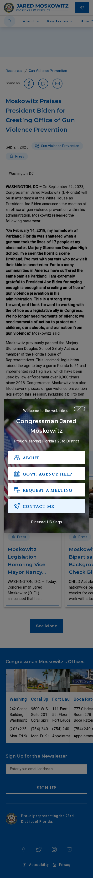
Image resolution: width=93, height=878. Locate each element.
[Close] (79, 409)
